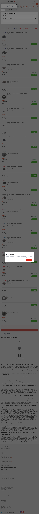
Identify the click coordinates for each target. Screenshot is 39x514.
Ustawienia (8, 259)
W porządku (29, 259)
